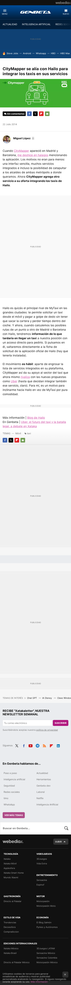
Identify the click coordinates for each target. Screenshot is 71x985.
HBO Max (65, 53)
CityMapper (21, 150)
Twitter (35, 113)
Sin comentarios (15, 113)
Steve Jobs (12, 53)
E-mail (47, 113)
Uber (14, 381)
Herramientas (43, 779)
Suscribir (61, 723)
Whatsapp (41, 53)
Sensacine (41, 880)
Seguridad (9, 785)
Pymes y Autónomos (47, 927)
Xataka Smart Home (14, 872)
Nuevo (66, 14)
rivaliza (25, 377)
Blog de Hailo (36, 417)
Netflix (40, 798)
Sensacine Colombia (46, 957)
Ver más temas (13, 815)
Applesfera (9, 868)
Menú (4, 14)
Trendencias (10, 922)
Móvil (18, 433)
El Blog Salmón (44, 922)
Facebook (29, 113)
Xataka (7, 859)
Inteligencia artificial (14, 779)
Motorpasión (43, 901)
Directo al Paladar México (17, 962)
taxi (29, 433)
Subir (58, 841)
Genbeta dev (43, 785)
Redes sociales (12, 791)
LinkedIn (58, 745)
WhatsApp (9, 804)
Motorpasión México (47, 962)
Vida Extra (41, 863)
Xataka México (11, 948)
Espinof (40, 884)
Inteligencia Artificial (47, 804)
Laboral (40, 791)
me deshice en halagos (33, 155)
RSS (44, 745)
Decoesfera (10, 927)
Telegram (37, 745)
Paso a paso (10, 773)
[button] (23, 138)
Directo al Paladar (12, 901)
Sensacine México (45, 953)
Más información (39, 981)
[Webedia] (63, 3)
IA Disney (47, 698)
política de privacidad (47, 730)
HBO (53, 53)
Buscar (66, 828)
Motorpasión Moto (46, 906)
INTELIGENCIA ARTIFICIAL (36, 24)
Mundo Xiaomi (11, 877)
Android (27, 53)
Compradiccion (11, 931)
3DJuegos (41, 859)
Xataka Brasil (10, 953)
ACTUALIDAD (10, 24)
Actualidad (42, 773)
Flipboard (41, 113)
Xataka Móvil (10, 863)
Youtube (30, 745)
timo (6, 798)
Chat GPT (32, 698)
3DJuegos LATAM (45, 948)
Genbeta (35, 12)
